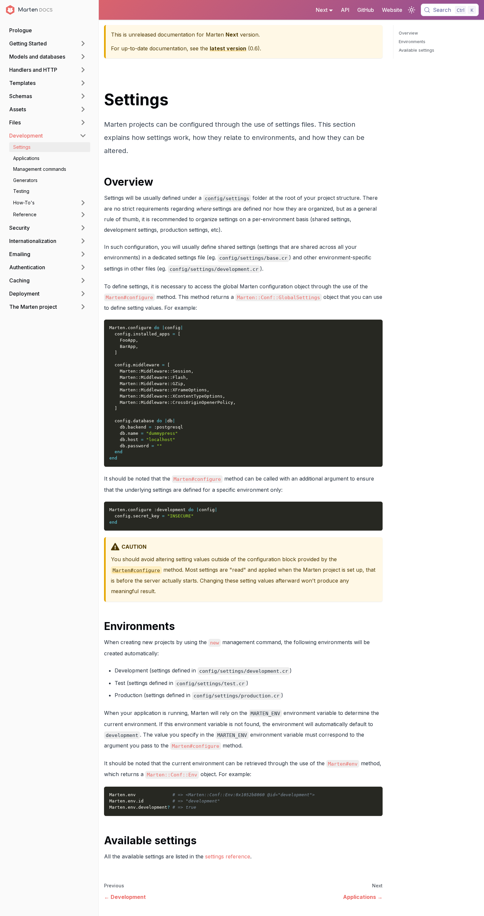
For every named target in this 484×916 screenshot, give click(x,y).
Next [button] (322, 10)
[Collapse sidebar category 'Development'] (83, 135)
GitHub (365, 10)
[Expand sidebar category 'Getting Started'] (83, 43)
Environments (412, 41)
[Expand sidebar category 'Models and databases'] (83, 56)
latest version (228, 48)
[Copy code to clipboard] (374, 327)
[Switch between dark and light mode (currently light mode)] (411, 10)
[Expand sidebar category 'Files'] (83, 122)
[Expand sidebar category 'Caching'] (83, 280)
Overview (408, 33)
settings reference (227, 856)
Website (392, 10)
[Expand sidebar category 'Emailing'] (83, 254)
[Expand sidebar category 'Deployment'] (83, 293)
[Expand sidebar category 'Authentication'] (83, 267)
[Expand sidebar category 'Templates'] (83, 83)
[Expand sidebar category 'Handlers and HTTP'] (83, 70)
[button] (49, 202)
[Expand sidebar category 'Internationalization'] (83, 241)
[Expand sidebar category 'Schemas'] (83, 96)
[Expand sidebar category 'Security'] (83, 227)
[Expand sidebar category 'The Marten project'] (83, 306)
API (345, 10)
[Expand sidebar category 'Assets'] (83, 109)
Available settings (416, 50)
